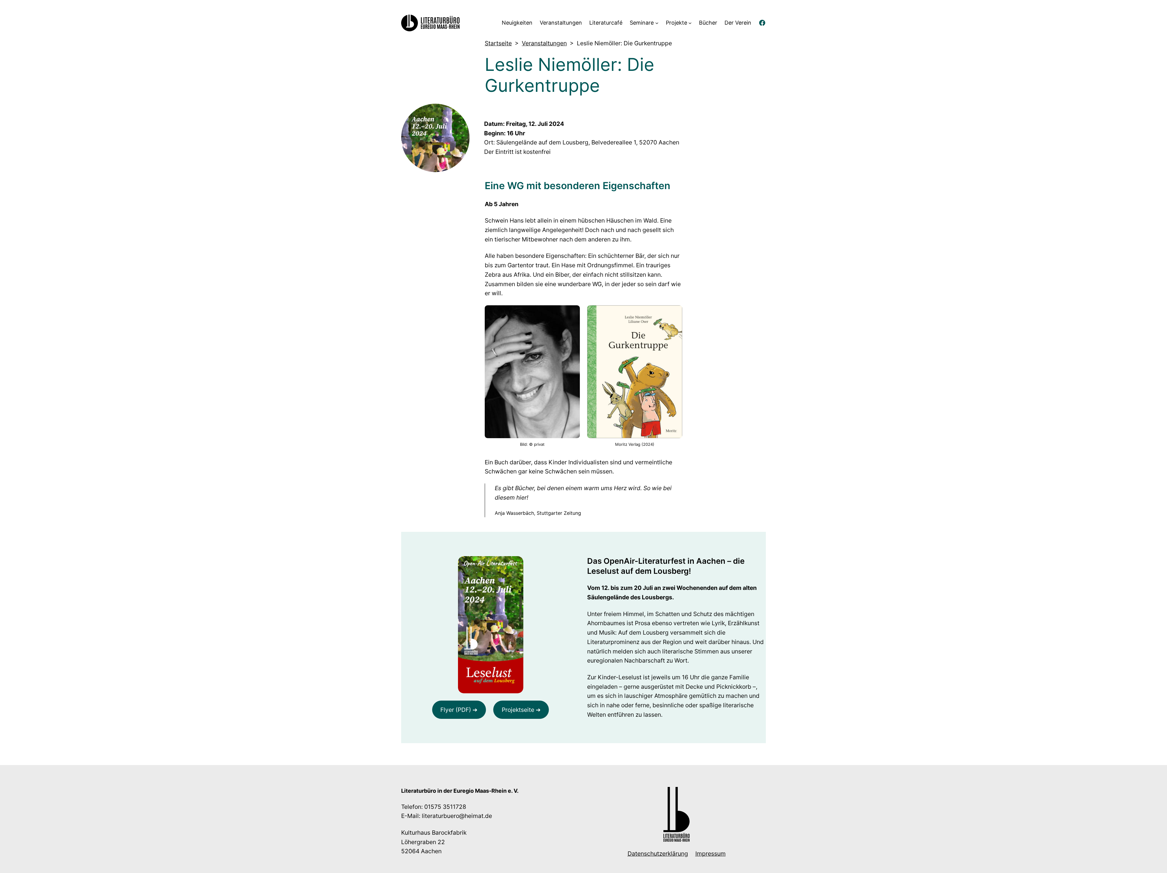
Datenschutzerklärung (658, 853)
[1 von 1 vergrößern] (572, 313)
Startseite (498, 43)
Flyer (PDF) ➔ (458, 709)
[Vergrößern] (515, 564)
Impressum (710, 853)
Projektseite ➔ (521, 709)
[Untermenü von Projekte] (690, 23)
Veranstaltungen (544, 43)
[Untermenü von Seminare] (657, 23)
